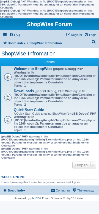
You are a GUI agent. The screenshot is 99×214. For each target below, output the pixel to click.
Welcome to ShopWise (33, 69)
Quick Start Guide (29, 110)
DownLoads (24, 91)
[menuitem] (14, 35)
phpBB (35, 198)
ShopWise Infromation (28, 53)
